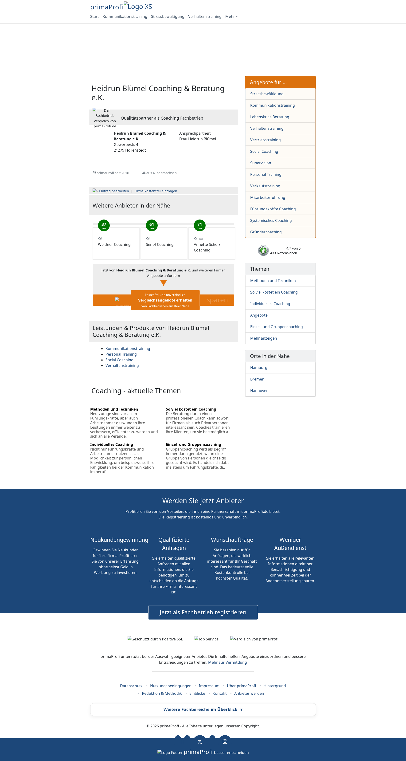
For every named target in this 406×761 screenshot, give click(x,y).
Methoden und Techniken (273, 280)
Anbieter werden (249, 693)
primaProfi (106, 6)
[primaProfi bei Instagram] (225, 741)
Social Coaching (264, 151)
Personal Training (265, 174)
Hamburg (258, 367)
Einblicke (197, 693)
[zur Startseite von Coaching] (210, 205)
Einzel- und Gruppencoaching (276, 326)
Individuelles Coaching (270, 303)
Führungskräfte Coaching (273, 209)
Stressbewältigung (167, 16)
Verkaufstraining (265, 185)
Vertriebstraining (265, 139)
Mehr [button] (230, 16)
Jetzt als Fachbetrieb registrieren (203, 612)
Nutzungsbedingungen (170, 685)
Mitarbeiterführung (267, 197)
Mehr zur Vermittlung (227, 662)
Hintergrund (275, 685)
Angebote (259, 315)
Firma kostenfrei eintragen (156, 191)
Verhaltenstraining (205, 16)
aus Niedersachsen (161, 172)
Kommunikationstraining (125, 16)
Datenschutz (131, 685)
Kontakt (220, 693)
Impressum (209, 685)
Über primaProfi (241, 685)
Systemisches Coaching (271, 220)
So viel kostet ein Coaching (274, 292)
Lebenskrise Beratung (269, 116)
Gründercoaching (266, 232)
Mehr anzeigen (263, 338)
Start (94, 16)
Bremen (257, 379)
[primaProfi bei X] (200, 741)
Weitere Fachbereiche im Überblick (203, 709)
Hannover (259, 390)
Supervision (260, 162)
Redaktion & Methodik (162, 693)
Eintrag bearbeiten (114, 191)
